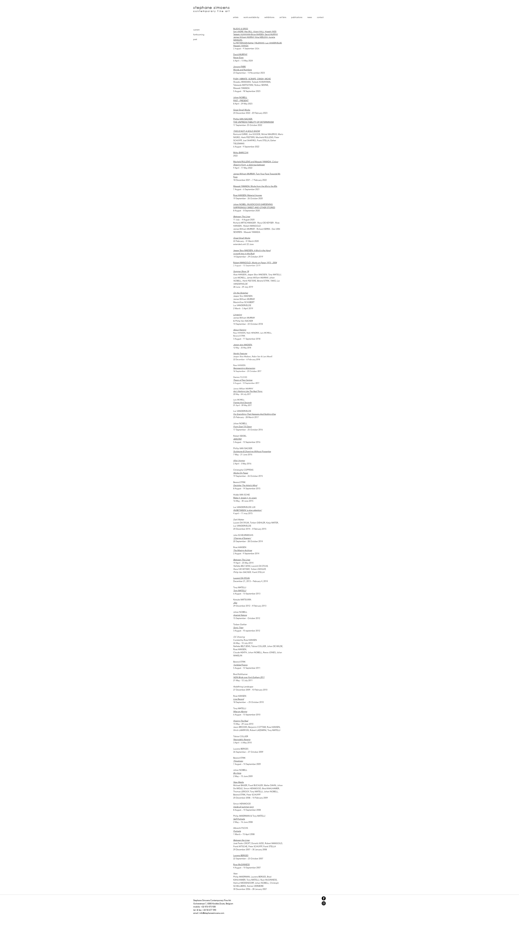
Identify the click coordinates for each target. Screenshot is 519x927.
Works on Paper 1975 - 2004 (264, 262)
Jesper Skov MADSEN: (243, 250)
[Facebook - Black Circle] (324, 898)
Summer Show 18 (241, 271)
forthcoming (198, 34)
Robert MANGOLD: (242, 262)
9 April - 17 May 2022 (242, 168)
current (196, 29)
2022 (235, 155)
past (195, 39)
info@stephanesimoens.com (211, 913)
